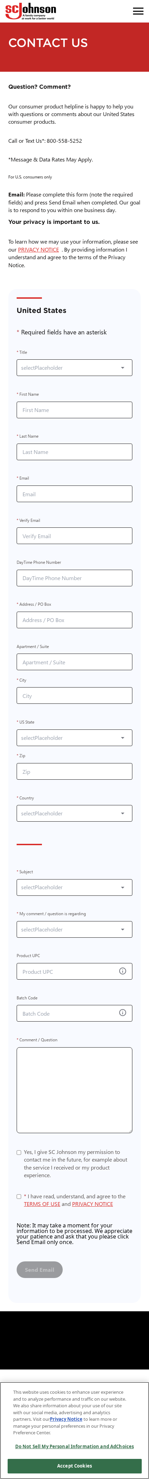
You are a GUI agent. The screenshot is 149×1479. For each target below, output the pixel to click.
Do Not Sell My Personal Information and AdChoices (74, 1446)
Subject (25, 871)
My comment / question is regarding (51, 914)
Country (25, 797)
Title (22, 352)
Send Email (39, 1269)
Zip (21, 756)
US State (25, 722)
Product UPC (28, 955)
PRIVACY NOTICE (40, 249)
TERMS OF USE (42, 1203)
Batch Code (27, 997)
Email (23, 478)
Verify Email (28, 520)
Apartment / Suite (33, 646)
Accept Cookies (74, 1466)
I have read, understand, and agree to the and (74, 1200)
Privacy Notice (66, 1419)
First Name (28, 394)
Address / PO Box (34, 604)
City (21, 680)
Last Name (27, 436)
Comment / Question (37, 1039)
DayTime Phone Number (39, 562)
